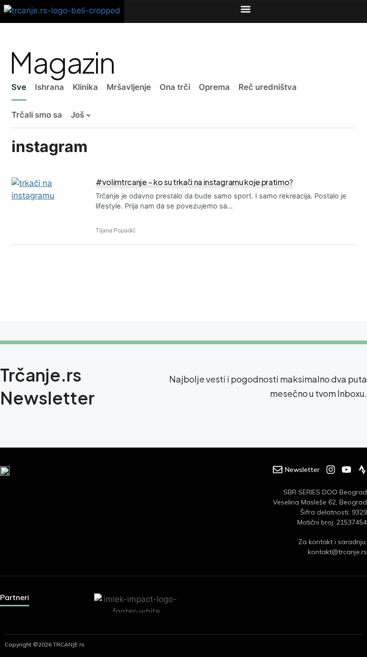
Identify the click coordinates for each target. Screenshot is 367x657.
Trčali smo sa (36, 115)
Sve (18, 87)
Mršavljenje (129, 87)
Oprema (214, 87)
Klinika (85, 87)
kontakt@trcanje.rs (337, 552)
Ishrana (49, 87)
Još (77, 115)
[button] (245, 9)
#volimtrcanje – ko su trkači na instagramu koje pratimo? (194, 182)
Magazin (62, 62)
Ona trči (175, 87)
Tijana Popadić (116, 230)
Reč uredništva (267, 87)
